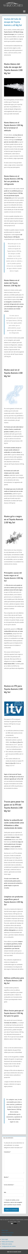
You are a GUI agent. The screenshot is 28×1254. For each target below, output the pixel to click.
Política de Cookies (7, 1235)
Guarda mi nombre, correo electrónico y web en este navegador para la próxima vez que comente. (13, 1202)
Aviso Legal (5, 1230)
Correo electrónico (9, 1184)
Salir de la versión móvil (14, 1252)
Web (5, 1192)
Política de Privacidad (7, 1232)
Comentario (7, 1152)
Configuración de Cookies (9, 1246)
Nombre (6, 1177)
